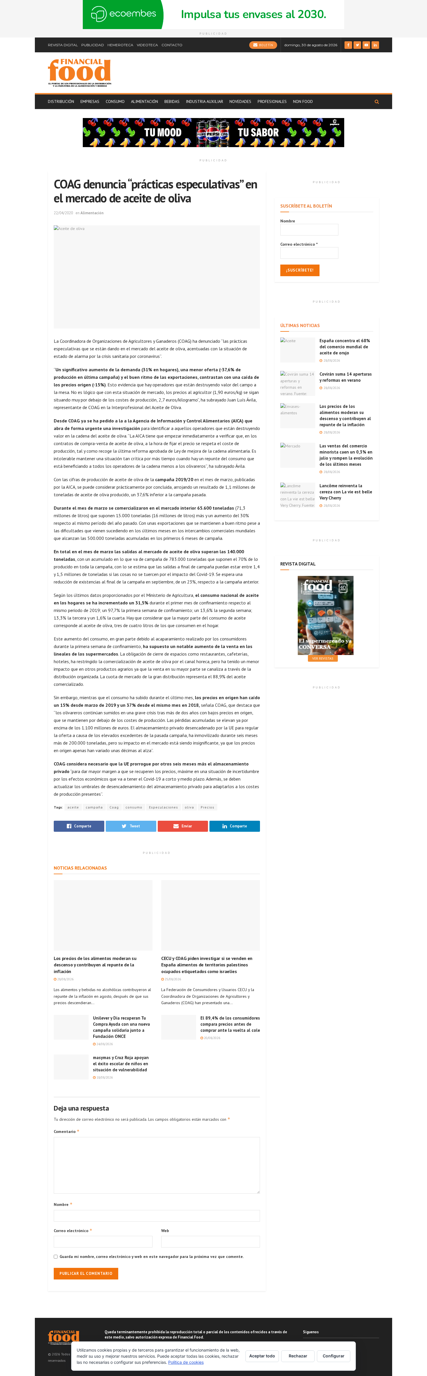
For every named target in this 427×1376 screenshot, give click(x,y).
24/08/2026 (104, 1044)
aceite (73, 807)
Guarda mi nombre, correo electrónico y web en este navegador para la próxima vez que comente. (152, 1256)
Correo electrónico (73, 1230)
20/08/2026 (211, 1038)
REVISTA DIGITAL (63, 45)
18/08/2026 (104, 1077)
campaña (94, 807)
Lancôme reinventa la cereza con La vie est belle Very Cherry (346, 492)
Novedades (240, 101)
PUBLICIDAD (92, 45)
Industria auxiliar (204, 101)
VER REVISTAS (322, 658)
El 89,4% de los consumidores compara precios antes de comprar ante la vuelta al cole (230, 1024)
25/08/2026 (172, 979)
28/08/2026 (64, 979)
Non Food (303, 101)
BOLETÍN (265, 45)
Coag (114, 807)
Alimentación (144, 101)
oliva (189, 807)
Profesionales (272, 101)
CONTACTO (172, 45)
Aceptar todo (262, 1355)
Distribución (61, 101)
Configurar (334, 1355)
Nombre (63, 1204)
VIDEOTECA (147, 45)
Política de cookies (186, 1362)
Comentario (67, 1131)
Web (165, 1230)
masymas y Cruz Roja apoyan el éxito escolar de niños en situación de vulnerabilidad (121, 1063)
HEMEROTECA (120, 45)
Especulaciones (163, 807)
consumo (133, 807)
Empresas (89, 101)
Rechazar (298, 1355)
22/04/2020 (63, 212)
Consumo (115, 101)
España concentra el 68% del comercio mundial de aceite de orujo (345, 347)
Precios (207, 807)
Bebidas (172, 101)
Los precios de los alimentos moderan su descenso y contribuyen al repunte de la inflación (95, 964)
